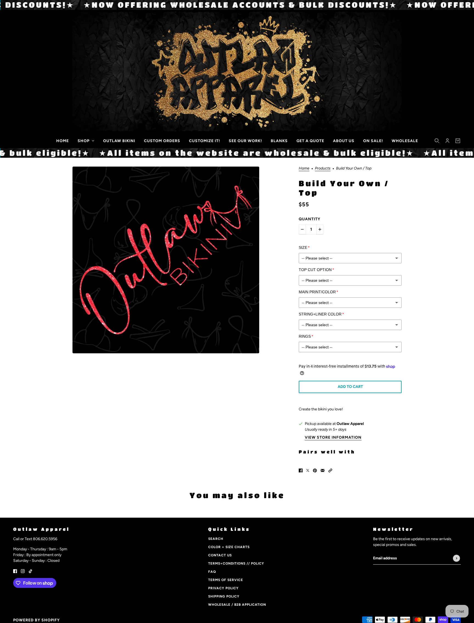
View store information (333, 438)
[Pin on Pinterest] (315, 470)
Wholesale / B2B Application (237, 605)
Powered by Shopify (36, 620)
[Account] (447, 141)
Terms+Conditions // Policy (236, 563)
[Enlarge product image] (165, 260)
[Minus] (302, 229)
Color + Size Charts (229, 547)
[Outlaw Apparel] (17, 140)
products (323, 169)
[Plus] (319, 229)
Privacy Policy (223, 588)
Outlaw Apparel (350, 423)
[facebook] (15, 571)
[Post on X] (307, 470)
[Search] (437, 141)
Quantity (309, 219)
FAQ (212, 572)
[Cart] (458, 141)
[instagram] (23, 571)
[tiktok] (30, 571)
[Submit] (456, 558)
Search (215, 539)
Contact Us (220, 555)
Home (304, 169)
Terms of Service (225, 580)
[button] (330, 470)
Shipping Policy (223, 596)
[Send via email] (322, 470)
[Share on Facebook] (301, 470)
